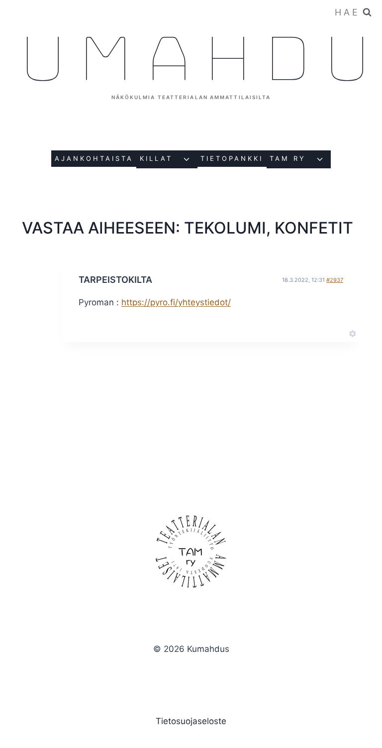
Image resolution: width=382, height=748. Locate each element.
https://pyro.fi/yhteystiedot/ (176, 302)
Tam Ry (288, 158)
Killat (156, 158)
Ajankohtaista (94, 158)
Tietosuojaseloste (191, 721)
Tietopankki (231, 158)
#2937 (334, 279)
